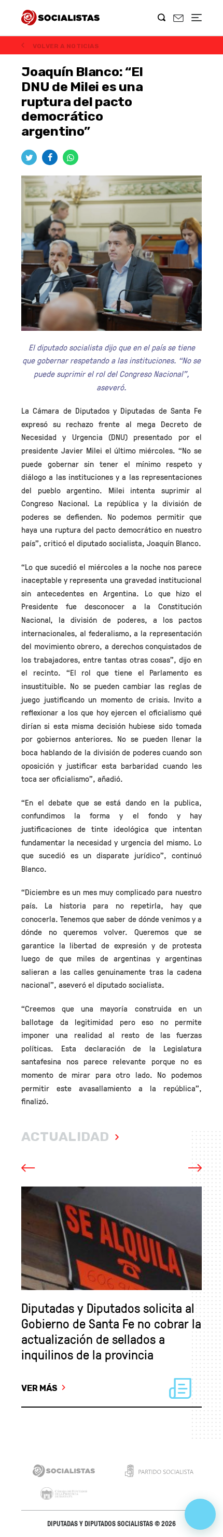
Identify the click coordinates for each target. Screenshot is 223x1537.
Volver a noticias (65, 45)
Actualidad (65, 1136)
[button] (42, 1168)
